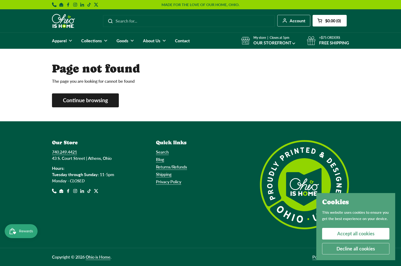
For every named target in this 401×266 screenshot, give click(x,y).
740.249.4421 (64, 151)
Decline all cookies (355, 248)
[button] (330, 20)
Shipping (163, 174)
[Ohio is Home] (63, 21)
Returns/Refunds (171, 166)
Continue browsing (85, 100)
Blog (160, 159)
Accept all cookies (356, 233)
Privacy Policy (168, 181)
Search (162, 151)
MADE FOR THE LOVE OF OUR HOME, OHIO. (200, 5)
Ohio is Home (98, 256)
